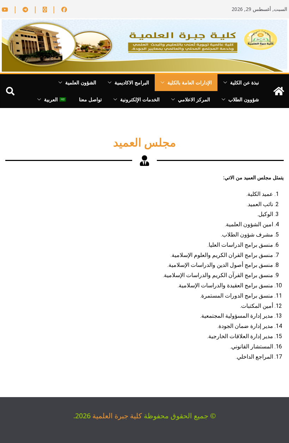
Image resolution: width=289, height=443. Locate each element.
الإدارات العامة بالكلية (189, 82)
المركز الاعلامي (194, 99)
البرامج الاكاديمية (132, 82)
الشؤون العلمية (80, 82)
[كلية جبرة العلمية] (278, 91)
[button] (226, 83)
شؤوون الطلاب (243, 99)
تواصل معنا (90, 99)
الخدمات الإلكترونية (140, 99)
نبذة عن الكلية (244, 82)
